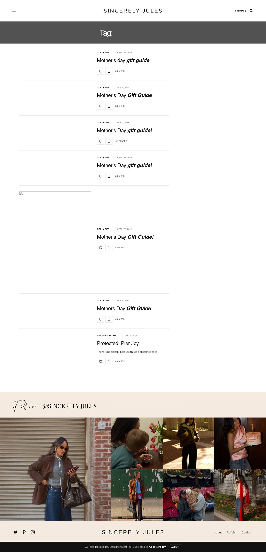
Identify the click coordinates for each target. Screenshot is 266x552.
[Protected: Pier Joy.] (100, 361)
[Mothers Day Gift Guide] (100, 319)
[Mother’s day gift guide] (100, 71)
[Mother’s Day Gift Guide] (100, 106)
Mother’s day (123, 59)
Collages (103, 52)
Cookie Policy (157, 546)
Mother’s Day (124, 94)
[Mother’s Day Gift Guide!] (55, 239)
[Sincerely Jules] (133, 11)
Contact (246, 532)
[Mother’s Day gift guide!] (100, 141)
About (218, 532)
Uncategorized (106, 335)
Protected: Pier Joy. (118, 342)
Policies (232, 532)
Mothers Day (124, 308)
